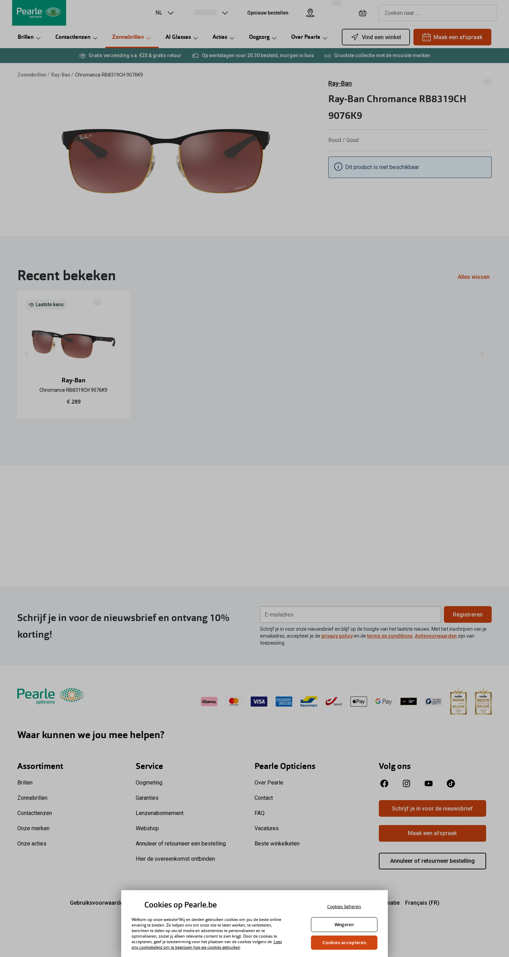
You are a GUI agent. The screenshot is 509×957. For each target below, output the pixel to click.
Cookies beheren (344, 907)
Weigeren (344, 925)
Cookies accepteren (344, 942)
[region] (254, 923)
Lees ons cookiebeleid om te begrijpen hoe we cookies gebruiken (207, 944)
